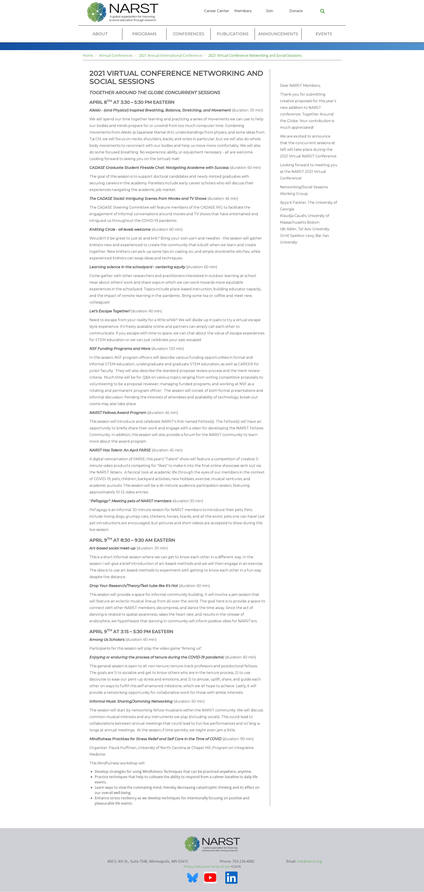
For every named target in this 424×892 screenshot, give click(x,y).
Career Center (216, 11)
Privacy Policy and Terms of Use (207, 866)
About (100, 34)
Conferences (188, 34)
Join (269, 11)
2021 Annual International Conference (170, 55)
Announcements (278, 34)
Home (88, 55)
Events (324, 34)
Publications (232, 34)
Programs (144, 34)
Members (243, 11)
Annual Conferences (116, 55)
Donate (296, 11)
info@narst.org (309, 861)
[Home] (122, 12)
